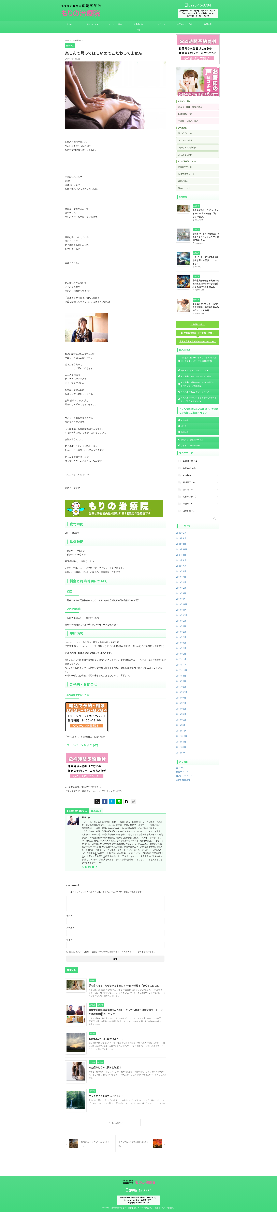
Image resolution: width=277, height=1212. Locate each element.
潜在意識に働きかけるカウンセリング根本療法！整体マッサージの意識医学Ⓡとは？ (199, 361)
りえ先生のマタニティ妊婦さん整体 (196, 376)
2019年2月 (181, 593)
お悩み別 (208, 24)
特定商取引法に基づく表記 (192, 439)
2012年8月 (181, 747)
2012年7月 (181, 752)
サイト (69, 939)
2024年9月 (181, 538)
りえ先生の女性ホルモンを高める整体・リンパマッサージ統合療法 (199, 384)
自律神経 (184, 432)
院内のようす (197, 188)
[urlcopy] (133, 801)
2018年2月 (181, 654)
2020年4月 (181, 566)
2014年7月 (181, 697)
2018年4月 (181, 643)
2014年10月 (181, 692)
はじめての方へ (197, 133)
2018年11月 (181, 610)
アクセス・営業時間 (197, 147)
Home (69, 24)
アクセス (161, 24)
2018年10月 (181, 615)
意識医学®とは (197, 166)
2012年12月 (181, 730)
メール (70, 927)
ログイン (180, 768)
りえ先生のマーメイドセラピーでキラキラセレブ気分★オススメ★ (199, 399)
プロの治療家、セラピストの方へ (199, 333)
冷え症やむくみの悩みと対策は (105, 1067)
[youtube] (93, 867)
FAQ (138, 30)
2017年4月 (181, 675)
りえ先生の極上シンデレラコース (195, 392)
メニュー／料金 (115, 24)
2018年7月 (181, 626)
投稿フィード (182, 772)
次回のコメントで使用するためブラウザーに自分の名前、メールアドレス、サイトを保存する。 (112, 951)
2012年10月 (181, 736)
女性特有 (184, 420)
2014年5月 (181, 708)
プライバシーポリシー (190, 445)
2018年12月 (181, 604)
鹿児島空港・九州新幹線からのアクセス (197, 341)
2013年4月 (181, 714)
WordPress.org (183, 779)
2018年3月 (181, 648)
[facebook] (104, 801)
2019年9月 (181, 571)
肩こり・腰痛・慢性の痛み (197, 106)
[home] (96, 867)
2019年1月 (181, 599)
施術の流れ (197, 181)
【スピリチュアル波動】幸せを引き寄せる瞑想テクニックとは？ (206, 260)
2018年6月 (181, 632)
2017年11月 (181, 664)
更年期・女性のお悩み (197, 121)
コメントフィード (184, 776)
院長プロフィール (197, 174)
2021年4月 (181, 555)
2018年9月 (181, 621)
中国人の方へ (199, 324)
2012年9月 (181, 741)
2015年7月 (181, 681)
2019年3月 (181, 588)
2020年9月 (181, 560)
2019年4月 (181, 582)
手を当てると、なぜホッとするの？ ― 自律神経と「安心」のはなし (124, 985)
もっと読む (117, 1122)
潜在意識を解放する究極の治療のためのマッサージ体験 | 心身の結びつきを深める (206, 283)
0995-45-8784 (199, 5)
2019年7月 (181, 577)
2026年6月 (181, 533)
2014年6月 (181, 703)
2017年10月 (181, 670)
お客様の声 (138, 24)
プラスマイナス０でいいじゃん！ (106, 1096)
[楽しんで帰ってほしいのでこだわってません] (112, 801)
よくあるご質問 (197, 154)
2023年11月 (181, 549)
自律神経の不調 (197, 114)
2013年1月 (181, 725)
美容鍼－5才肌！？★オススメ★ (195, 370)
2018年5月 (181, 637)
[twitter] (97, 801)
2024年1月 (181, 544)
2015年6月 (181, 686)
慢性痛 (184, 426)
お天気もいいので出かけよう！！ (106, 1038)
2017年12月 (181, 659)
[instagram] (89, 867)
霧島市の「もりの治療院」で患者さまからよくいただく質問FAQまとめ (206, 236)
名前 (69, 915)
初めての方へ (92, 24)
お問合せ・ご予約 (184, 24)
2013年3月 (181, 719)
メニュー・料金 (197, 140)
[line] (119, 801)
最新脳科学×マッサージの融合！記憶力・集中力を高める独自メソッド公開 (206, 307)
